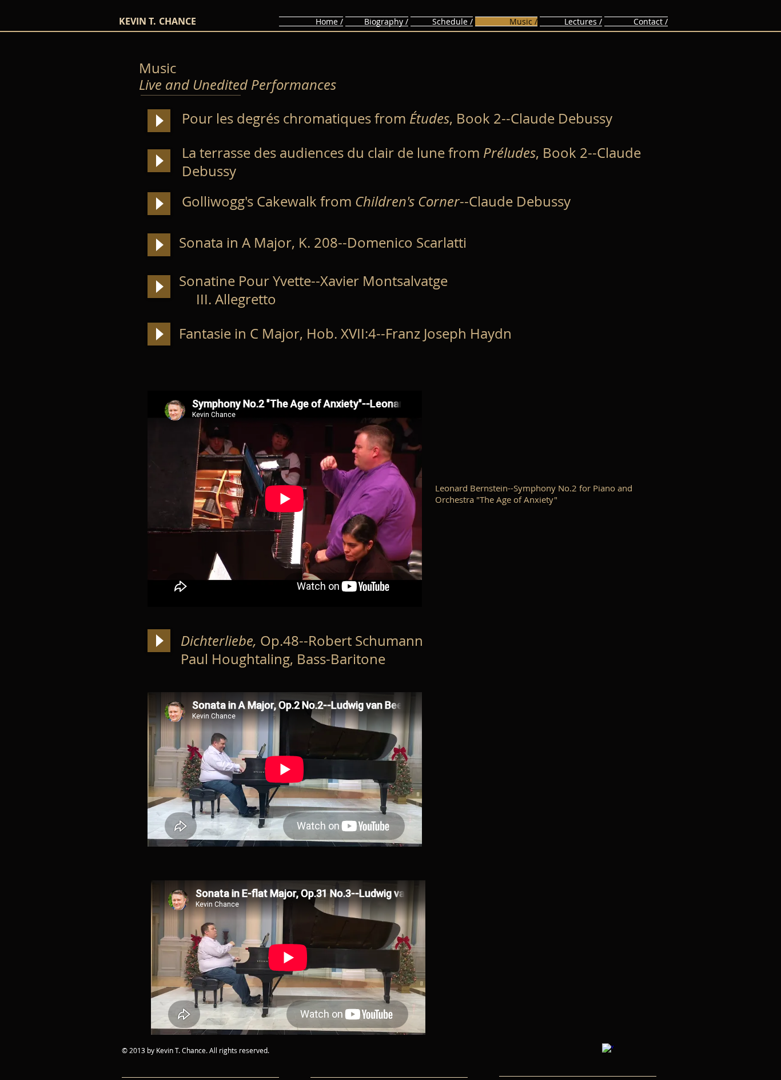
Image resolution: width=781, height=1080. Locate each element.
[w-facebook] (607, 1049)
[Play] (159, 120)
